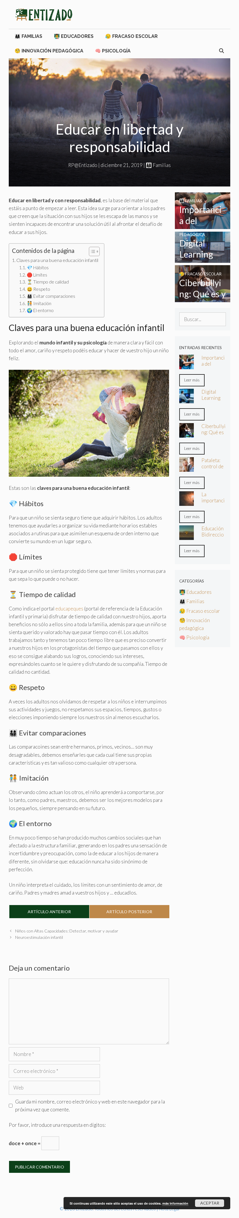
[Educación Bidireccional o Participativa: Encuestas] (186, 536)
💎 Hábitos (38, 267)
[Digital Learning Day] (202, 259)
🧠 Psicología (113, 51)
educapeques (69, 609)
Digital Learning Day (210, 398)
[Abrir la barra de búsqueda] (221, 51)
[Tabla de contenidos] (94, 251)
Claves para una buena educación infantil (57, 260)
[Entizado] (44, 14)
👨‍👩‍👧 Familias (28, 36)
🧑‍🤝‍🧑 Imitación (39, 303)
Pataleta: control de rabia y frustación (212, 469)
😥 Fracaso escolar (131, 36)
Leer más (192, 380)
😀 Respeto (38, 289)
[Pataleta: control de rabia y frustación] (186, 468)
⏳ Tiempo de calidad (48, 281)
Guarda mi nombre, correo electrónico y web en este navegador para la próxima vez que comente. (90, 1106)
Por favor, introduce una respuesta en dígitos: (57, 1125)
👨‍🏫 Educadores (74, 36)
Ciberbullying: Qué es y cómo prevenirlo (213, 435)
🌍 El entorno (40, 310)
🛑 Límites (37, 274)
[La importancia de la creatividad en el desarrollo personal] (186, 502)
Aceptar (209, 1203)
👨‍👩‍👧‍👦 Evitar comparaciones (51, 296)
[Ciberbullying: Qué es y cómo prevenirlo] (202, 298)
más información (175, 1203)
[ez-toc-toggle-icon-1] (91, 251)
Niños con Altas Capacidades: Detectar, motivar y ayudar (66, 930)
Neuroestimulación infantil (39, 937)
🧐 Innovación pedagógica (49, 51)
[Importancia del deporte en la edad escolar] (202, 225)
